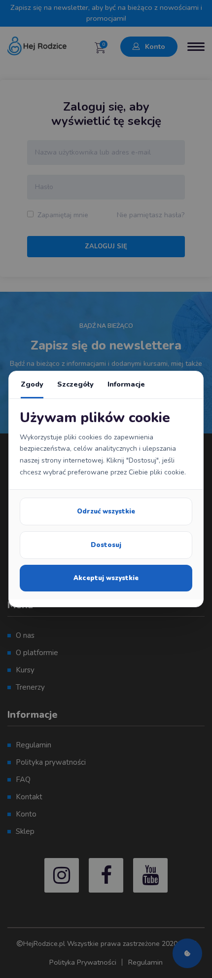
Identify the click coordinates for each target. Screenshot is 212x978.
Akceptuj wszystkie (106, 578)
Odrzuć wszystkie (106, 511)
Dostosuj (106, 545)
